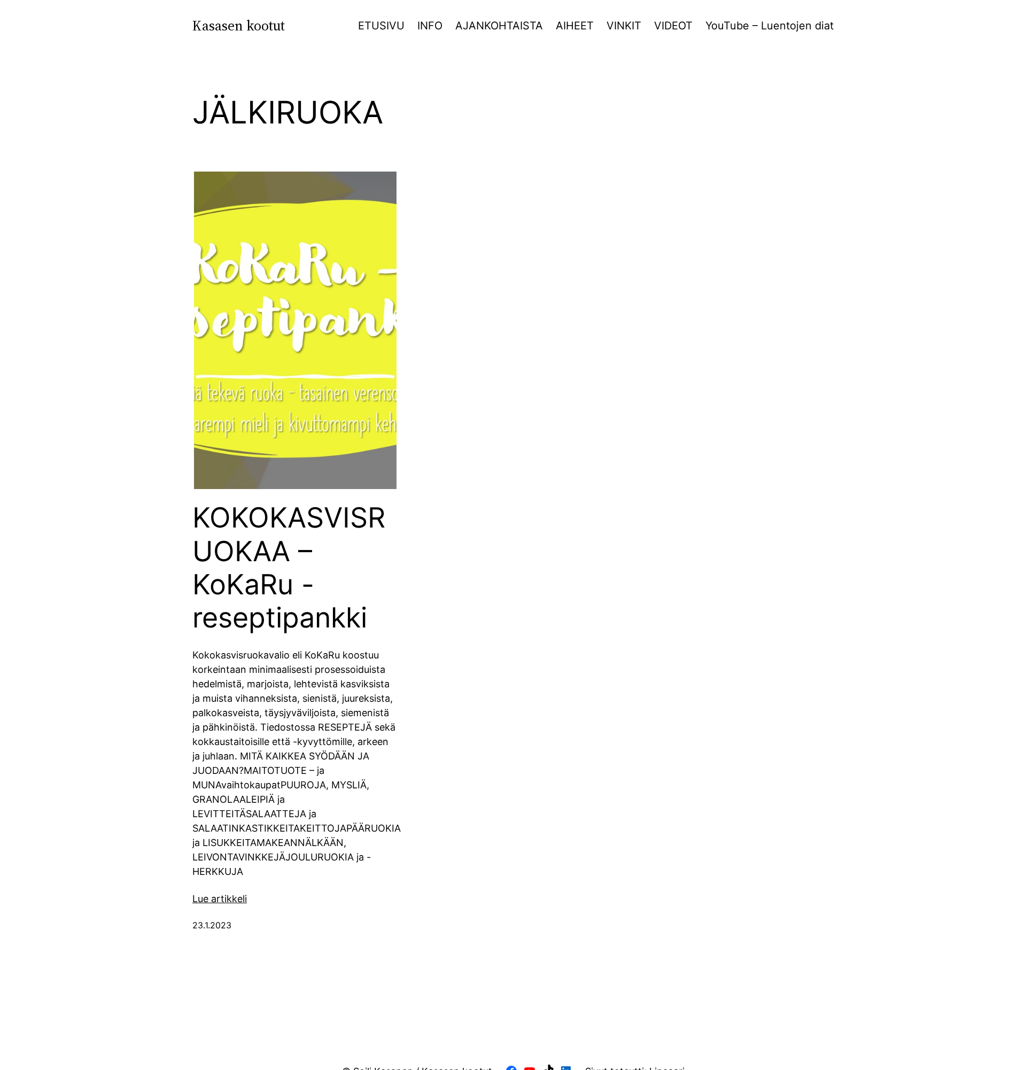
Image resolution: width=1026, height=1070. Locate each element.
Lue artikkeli (219, 898)
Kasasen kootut (238, 25)
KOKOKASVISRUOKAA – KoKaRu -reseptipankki (288, 567)
